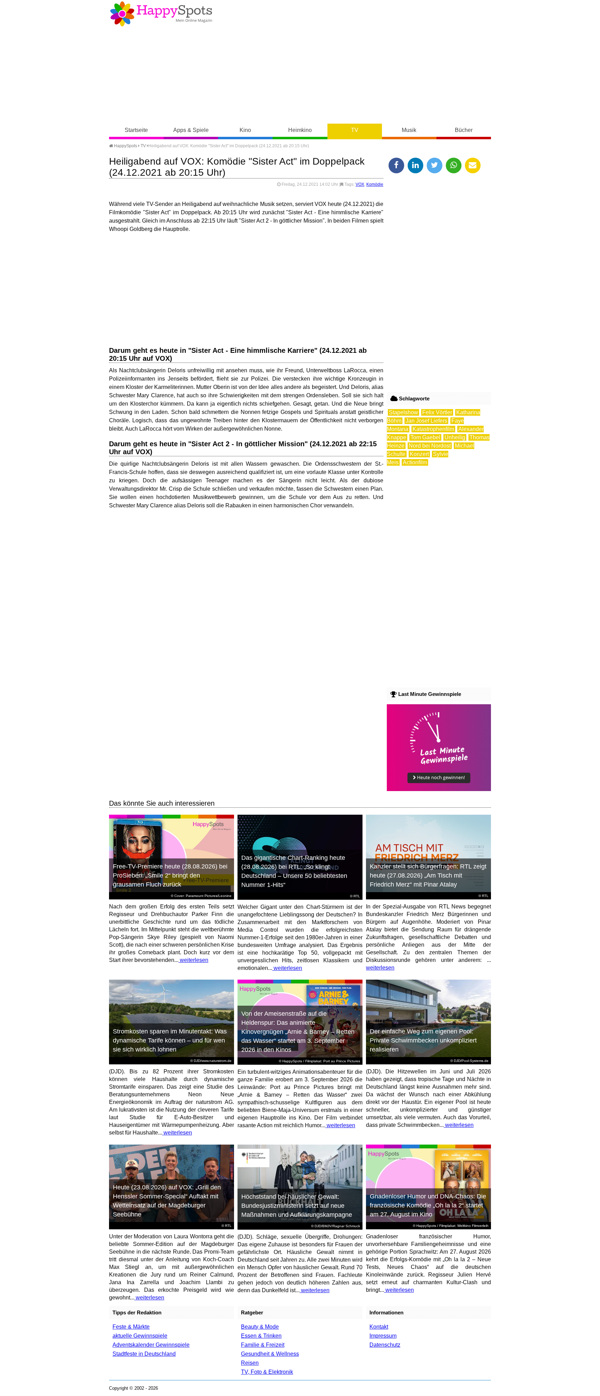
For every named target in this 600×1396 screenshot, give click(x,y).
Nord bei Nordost (430, 446)
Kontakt (378, 1327)
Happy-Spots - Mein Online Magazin (161, 14)
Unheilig (454, 437)
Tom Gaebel (425, 437)
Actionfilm (415, 462)
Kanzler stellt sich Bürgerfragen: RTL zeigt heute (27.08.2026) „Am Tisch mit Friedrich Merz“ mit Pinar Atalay (428, 875)
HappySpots (125, 145)
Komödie (374, 184)
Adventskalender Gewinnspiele (151, 1345)
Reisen (250, 1363)
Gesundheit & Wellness (270, 1354)
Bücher (464, 130)
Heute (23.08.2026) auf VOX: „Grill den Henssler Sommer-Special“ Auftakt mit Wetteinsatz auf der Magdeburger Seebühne (167, 1201)
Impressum (383, 1336)
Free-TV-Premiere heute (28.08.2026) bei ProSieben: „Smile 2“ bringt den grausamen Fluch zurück (170, 875)
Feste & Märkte (131, 1327)
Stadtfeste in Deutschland (144, 1354)
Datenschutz (384, 1345)
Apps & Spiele (191, 130)
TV (354, 130)
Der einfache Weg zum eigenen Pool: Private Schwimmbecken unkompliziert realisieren (423, 1040)
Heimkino (300, 130)
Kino (245, 130)
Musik (409, 130)
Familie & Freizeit (262, 1345)
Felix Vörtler (437, 412)
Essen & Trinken (261, 1336)
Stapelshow (403, 412)
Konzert (419, 454)
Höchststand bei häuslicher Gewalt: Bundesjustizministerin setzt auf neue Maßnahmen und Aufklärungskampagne (296, 1205)
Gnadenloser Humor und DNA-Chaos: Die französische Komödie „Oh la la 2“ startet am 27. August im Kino (428, 1205)
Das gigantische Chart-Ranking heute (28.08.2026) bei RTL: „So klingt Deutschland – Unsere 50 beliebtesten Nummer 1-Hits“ (294, 871)
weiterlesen (193, 960)
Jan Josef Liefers (426, 421)
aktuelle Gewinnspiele (139, 1336)
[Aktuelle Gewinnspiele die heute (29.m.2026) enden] (439, 789)
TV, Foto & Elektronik (267, 1372)
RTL (356, 896)
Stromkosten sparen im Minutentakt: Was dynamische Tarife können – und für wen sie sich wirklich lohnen (170, 1040)
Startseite (136, 130)
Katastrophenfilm (433, 429)
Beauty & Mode (260, 1327)
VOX (360, 184)
